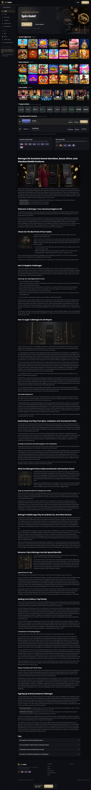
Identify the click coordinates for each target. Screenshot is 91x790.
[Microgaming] (42, 109)
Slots (5, 14)
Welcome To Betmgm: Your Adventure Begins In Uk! (7, 51)
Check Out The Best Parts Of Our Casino (7, 55)
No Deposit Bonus (8, 42)
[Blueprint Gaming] (78, 109)
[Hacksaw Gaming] (71, 109)
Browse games (39, 24)
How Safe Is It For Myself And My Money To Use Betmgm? (34, 754)
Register (85, 2)
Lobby (5, 11)
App (5, 33)
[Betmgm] (8, 2)
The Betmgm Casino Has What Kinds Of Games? (31, 749)
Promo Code (7, 39)
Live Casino (7, 17)
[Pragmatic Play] (21, 109)
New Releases (7, 26)
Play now (84, 121)
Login (77, 2)
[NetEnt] (28, 109)
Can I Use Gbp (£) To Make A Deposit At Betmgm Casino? (34, 745)
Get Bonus (27, 24)
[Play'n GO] (35, 109)
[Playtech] (50, 109)
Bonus (5, 36)
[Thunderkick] (86, 109)
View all (34, 36)
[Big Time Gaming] (64, 109)
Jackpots (6, 20)
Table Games (7, 23)
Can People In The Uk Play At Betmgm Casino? (31, 740)
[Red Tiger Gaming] (57, 109)
